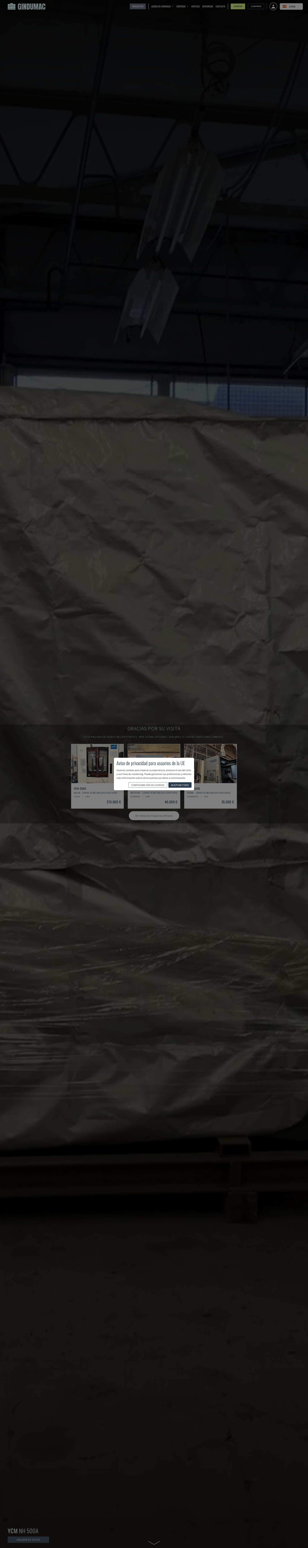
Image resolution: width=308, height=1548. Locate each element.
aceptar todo (180, 785)
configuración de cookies (147, 785)
